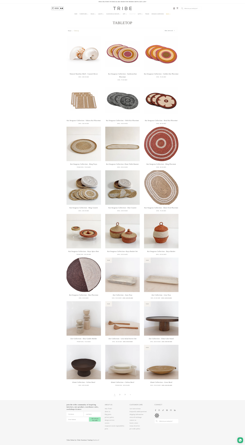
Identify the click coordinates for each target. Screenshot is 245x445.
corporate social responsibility (114, 426)
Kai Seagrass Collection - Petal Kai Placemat (161, 120)
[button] (84, 14)
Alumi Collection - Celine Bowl (83, 382)
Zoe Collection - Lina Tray (161, 295)
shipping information (136, 414)
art (124, 14)
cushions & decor (112, 14)
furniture (83, 14)
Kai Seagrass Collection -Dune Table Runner (122, 164)
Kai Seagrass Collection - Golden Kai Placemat (161, 74)
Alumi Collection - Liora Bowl (161, 382)
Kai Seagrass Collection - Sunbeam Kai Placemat (122, 75)
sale (167, 14)
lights (100, 14)
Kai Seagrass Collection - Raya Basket (161, 251)
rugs (92, 14)
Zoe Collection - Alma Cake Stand (161, 339)
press (106, 429)
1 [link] (114, 394)
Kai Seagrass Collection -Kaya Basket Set (122, 251)
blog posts (108, 414)
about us (107, 411)
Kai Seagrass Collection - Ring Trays (83, 164)
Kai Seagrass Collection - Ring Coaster (83, 208)
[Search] (182, 8)
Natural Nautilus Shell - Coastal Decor (84, 74)
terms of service (135, 426)
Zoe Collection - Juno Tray (122, 295)
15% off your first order (94, 419)
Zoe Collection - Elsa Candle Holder (83, 339)
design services (109, 420)
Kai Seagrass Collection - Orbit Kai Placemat (122, 120)
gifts (139, 14)
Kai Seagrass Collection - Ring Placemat (161, 164)
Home (69, 30)
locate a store (134, 423)
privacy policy (109, 417)
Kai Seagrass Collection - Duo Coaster (122, 208)
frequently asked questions (138, 411)
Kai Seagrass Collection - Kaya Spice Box (83, 251)
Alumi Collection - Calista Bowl (122, 382)
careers (107, 423)
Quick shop (84, 56)
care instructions (135, 409)
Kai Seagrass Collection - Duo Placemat (83, 295)
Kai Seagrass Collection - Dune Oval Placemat (161, 208)
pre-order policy (135, 429)
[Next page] (130, 394)
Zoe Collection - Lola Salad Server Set (123, 339)
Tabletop (76, 30)
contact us (133, 420)
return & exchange (136, 417)
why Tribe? (108, 409)
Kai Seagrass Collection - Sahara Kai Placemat (84, 120)
